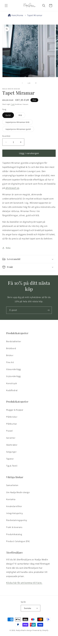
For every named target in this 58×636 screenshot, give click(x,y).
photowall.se (12, 187)
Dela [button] (8, 247)
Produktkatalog (14, 534)
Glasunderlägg (13, 369)
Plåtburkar (11, 423)
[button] (6, 5)
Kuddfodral (12, 390)
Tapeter (10, 458)
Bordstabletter (13, 341)
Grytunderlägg (13, 376)
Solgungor (11, 451)
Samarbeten (12, 485)
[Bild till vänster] (22, 83)
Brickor (9, 355)
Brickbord (11, 348)
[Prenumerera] (48, 310)
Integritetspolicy (14, 513)
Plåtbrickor (11, 416)
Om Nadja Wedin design (18, 492)
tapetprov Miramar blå (19, 123)
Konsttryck (11, 383)
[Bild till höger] (35, 83)
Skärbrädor (11, 444)
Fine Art (10, 362)
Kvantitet (6, 136)
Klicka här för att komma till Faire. (24, 582)
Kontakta (10, 499)
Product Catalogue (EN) (18, 541)
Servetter (10, 437)
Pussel (9, 430)
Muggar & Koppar (14, 409)
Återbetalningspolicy (16, 520)
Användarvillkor (14, 506)
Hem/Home (17, 15)
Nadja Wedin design (24, 630)
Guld (8, 115)
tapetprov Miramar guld (20, 130)
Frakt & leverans (14, 527)
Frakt (13, 104)
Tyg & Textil (11, 465)
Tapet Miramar (34, 15)
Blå (22, 116)
